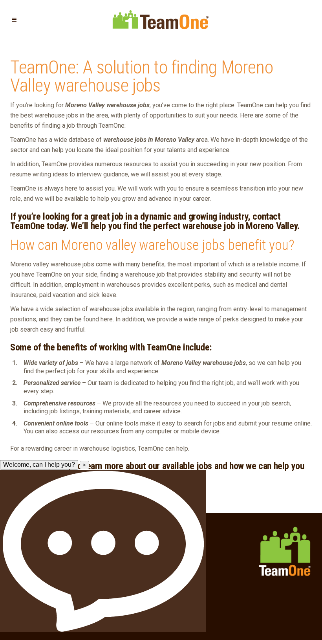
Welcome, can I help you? (39, 464)
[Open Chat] (103, 551)
